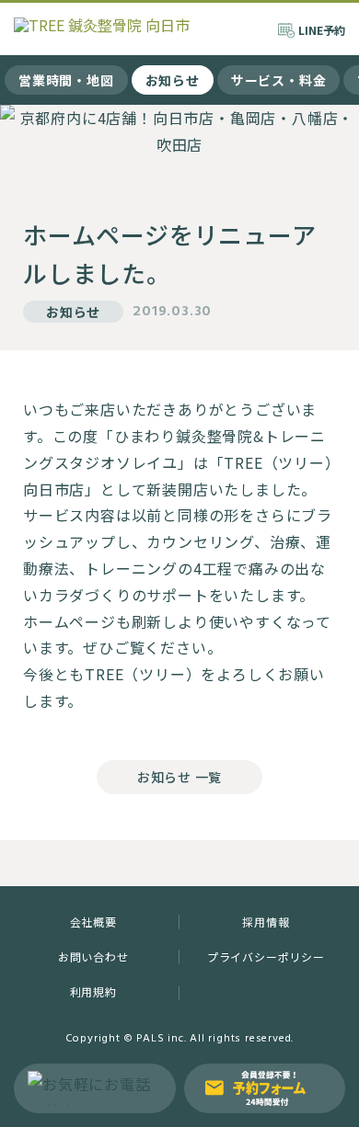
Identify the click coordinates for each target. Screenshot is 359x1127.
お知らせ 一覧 (179, 777)
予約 (321, 30)
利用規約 (93, 991)
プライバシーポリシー (266, 956)
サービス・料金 (279, 80)
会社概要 (93, 921)
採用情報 (265, 921)
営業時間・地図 (66, 80)
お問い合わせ (93, 956)
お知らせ (172, 80)
